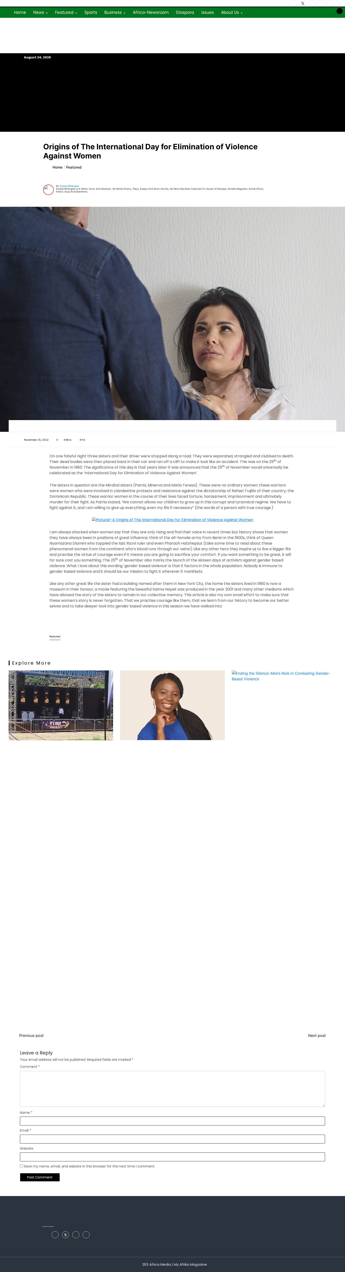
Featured (64, 12)
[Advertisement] (172, 95)
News (38, 12)
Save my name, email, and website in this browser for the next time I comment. (89, 1166)
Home (20, 12)
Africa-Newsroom (151, 12)
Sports (90, 12)
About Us (230, 12)
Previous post (31, 1035)
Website (26, 1148)
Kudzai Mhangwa (69, 185)
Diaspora (185, 12)
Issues (207, 12)
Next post (317, 1035)
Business (113, 12)
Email (25, 1130)
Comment (30, 1067)
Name (26, 1112)
